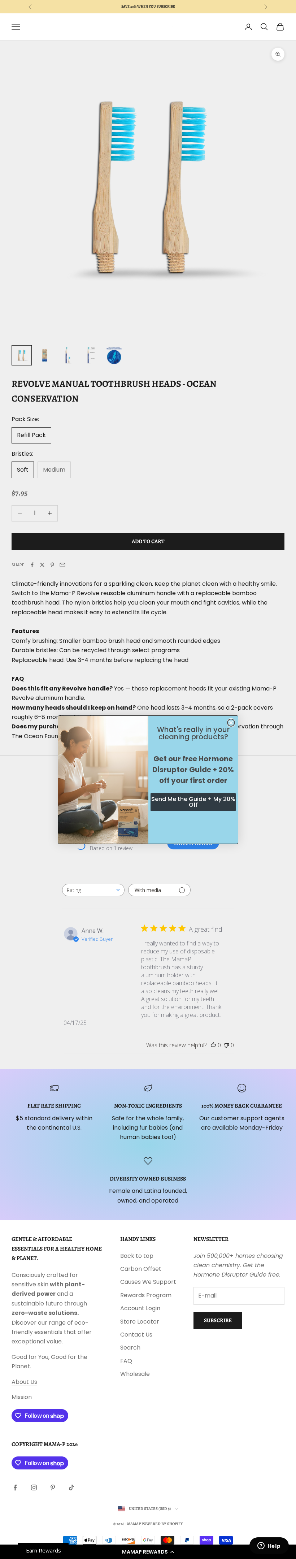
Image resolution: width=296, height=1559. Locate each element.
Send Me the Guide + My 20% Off (193, 802)
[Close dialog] (231, 722)
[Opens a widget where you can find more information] (269, 1546)
